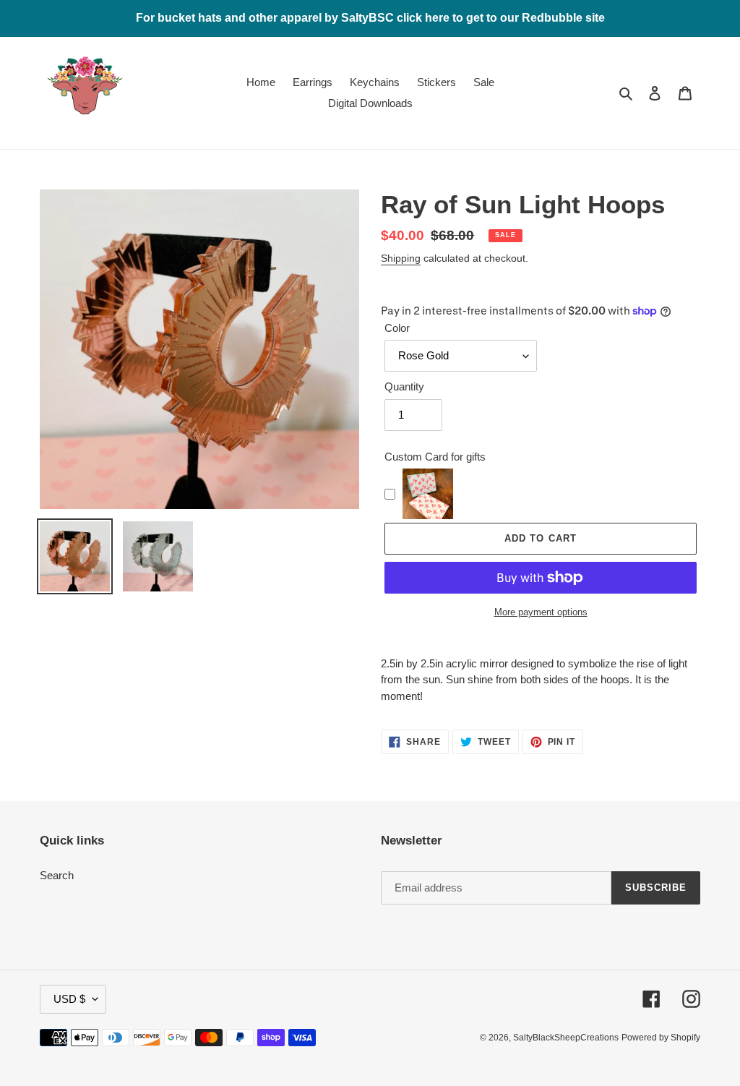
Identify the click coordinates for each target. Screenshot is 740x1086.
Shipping (401, 258)
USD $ (69, 999)
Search (57, 875)
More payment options (541, 612)
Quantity (404, 386)
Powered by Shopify (660, 1037)
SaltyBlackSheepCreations (566, 1037)
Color (397, 328)
